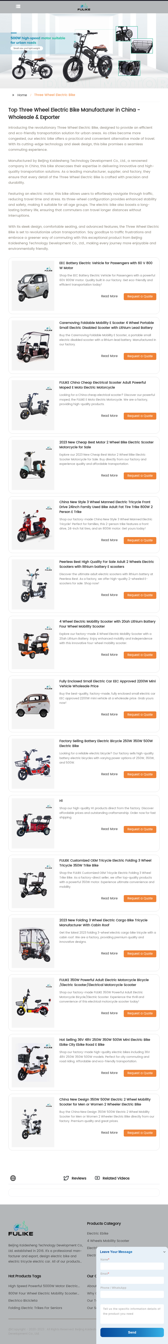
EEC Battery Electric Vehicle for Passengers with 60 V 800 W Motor (105, 265)
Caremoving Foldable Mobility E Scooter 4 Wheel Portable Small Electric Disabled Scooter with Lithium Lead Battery (106, 325)
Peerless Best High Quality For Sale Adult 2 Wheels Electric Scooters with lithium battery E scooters (106, 564)
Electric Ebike (97, 1233)
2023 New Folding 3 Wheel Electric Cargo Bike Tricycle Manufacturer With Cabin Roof (103, 923)
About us (94, 1286)
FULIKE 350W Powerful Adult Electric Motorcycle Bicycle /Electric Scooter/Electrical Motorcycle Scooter (104, 982)
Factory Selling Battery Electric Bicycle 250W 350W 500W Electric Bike (106, 743)
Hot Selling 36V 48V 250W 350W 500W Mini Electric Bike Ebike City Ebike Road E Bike (104, 1042)
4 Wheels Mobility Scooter (108, 1240)
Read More (109, 296)
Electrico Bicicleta (22, 1300)
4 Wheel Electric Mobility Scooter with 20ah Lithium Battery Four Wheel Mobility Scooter (107, 624)
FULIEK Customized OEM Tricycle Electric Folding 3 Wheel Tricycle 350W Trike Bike (105, 863)
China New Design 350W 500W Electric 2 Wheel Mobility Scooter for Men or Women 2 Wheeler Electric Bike (105, 1102)
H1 (61, 800)
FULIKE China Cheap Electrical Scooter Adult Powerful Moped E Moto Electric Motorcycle (102, 385)
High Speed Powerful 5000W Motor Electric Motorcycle (43, 1286)
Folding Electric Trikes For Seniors (35, 1308)
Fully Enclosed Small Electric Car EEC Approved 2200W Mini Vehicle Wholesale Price (107, 684)
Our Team (95, 1300)
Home (22, 95)
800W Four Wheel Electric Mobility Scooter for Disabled (42, 1293)
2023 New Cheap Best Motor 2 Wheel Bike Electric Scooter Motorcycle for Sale (106, 445)
